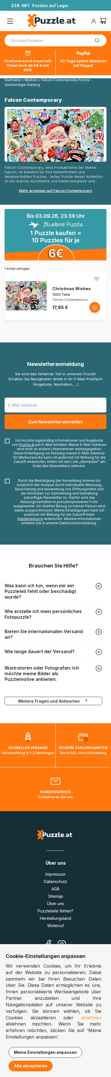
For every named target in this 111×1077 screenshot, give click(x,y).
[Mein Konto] (93, 21)
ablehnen (91, 1017)
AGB (55, 888)
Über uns (55, 903)
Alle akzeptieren (30, 1065)
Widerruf (55, 925)
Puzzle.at (26, 445)
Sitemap (55, 896)
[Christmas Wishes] (26, 318)
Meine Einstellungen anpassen (45, 1052)
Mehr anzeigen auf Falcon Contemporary (55, 190)
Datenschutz (55, 881)
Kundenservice (30, 519)
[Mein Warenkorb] (103, 21)
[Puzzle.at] (52, 21)
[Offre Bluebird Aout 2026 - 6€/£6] (55, 234)
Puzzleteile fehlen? (55, 910)
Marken (31, 80)
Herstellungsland (55, 918)
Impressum (55, 874)
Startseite (13, 80)
